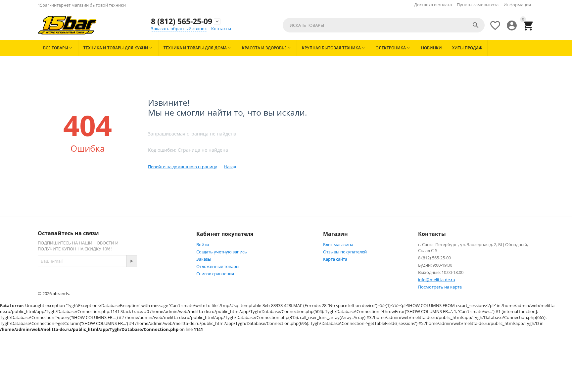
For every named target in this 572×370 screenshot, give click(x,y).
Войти (202, 244)
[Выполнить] (131, 261)
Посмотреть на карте (440, 287)
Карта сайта (335, 259)
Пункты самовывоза (478, 5)
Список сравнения (215, 274)
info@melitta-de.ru (436, 280)
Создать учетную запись (221, 252)
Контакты (221, 28)
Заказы (203, 259)
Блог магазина (338, 244)
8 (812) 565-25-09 (181, 21)
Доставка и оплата (433, 5)
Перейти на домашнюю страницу (182, 167)
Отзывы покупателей (345, 252)
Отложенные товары (217, 266)
